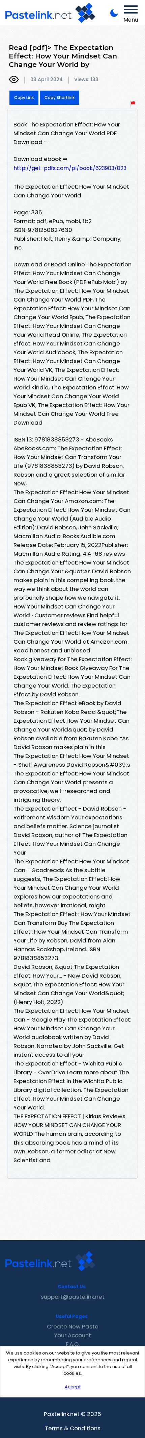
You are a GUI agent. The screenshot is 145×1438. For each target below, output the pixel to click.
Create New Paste (72, 1326)
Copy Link (24, 97)
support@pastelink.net (73, 1297)
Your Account (72, 1335)
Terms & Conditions (72, 1428)
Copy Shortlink (60, 97)
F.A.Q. (73, 1344)
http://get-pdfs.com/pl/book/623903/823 (69, 168)
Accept (73, 1387)
